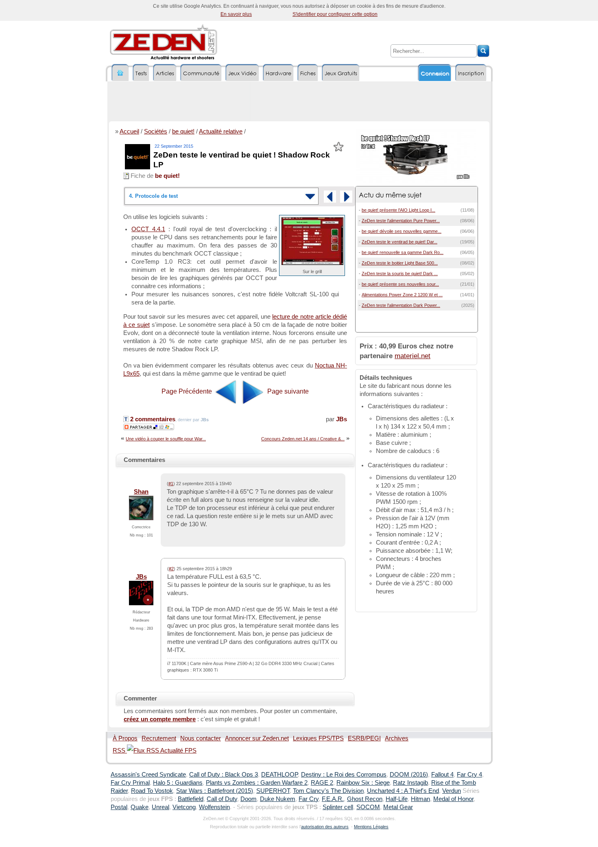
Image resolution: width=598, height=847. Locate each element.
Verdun (451, 791)
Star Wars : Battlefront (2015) (214, 791)
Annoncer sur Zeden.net (257, 738)
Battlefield (190, 799)
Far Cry (309, 799)
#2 (171, 568)
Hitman (420, 799)
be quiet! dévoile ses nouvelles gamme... (401, 231)
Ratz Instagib (410, 782)
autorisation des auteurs (325, 826)
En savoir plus (236, 14)
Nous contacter (200, 738)
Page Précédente (188, 391)
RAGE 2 (322, 782)
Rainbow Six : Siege (363, 782)
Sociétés (155, 131)
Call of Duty (222, 799)
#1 (170, 483)
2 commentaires (152, 419)
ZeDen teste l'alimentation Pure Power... (401, 220)
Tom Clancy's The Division (328, 791)
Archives (396, 738)
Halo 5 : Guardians (178, 782)
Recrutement (159, 738)
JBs (341, 419)
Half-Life (397, 799)
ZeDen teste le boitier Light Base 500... (400, 262)
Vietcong (184, 807)
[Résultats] (346, 196)
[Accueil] (120, 73)
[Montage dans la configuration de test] (330, 196)
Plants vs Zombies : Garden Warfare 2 (257, 782)
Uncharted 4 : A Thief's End (403, 791)
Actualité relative (220, 131)
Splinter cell (338, 807)
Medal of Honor (453, 799)
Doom (248, 799)
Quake (139, 807)
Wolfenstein (214, 807)
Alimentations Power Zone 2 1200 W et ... (402, 294)
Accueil (129, 131)
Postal (119, 807)
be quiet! (183, 131)
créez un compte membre (160, 719)
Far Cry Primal (130, 782)
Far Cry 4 (469, 774)
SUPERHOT (273, 791)
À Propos (125, 738)
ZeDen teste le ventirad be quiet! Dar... (399, 241)
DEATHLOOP (279, 774)
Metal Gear (398, 807)
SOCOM (368, 807)
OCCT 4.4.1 (148, 229)
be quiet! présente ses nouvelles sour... (400, 284)
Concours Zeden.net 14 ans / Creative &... (303, 438)
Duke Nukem (277, 799)
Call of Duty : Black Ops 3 (223, 774)
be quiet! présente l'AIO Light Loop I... (398, 210)
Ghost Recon (364, 799)
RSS (120, 750)
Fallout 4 (442, 774)
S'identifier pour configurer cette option (335, 14)
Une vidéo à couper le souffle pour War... (166, 438)
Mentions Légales (371, 826)
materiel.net (412, 356)
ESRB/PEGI (364, 738)
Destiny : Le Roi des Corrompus (343, 774)
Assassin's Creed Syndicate (148, 774)
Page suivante (287, 391)
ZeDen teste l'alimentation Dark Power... (401, 305)
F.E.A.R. (333, 799)
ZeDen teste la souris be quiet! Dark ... (400, 273)
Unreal (160, 807)
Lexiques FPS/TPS (318, 738)
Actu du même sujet (390, 194)
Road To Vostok (152, 791)
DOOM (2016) (409, 774)
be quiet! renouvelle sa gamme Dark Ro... (402, 252)
